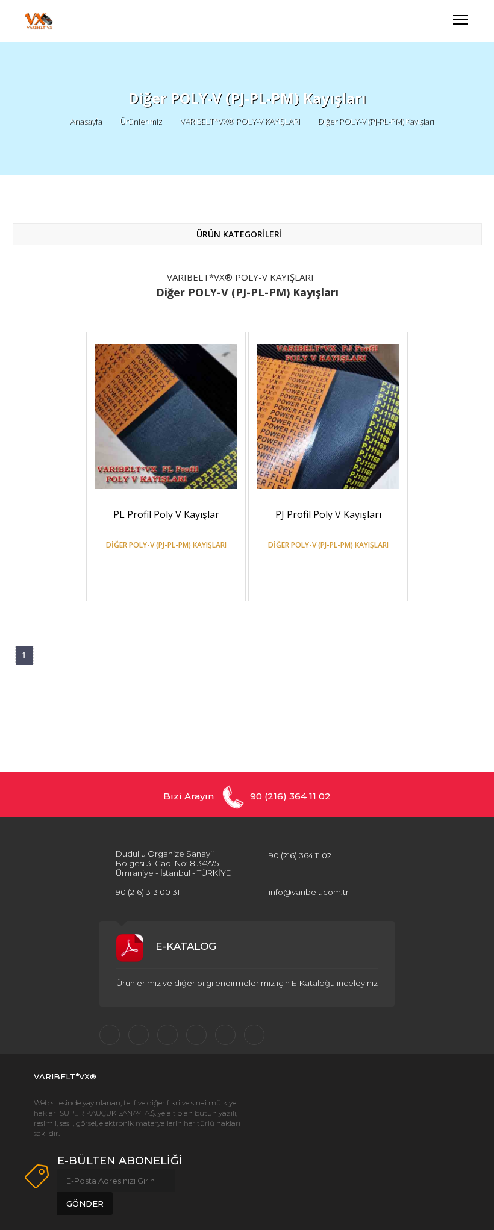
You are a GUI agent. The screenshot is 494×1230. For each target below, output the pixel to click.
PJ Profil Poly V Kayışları (328, 514)
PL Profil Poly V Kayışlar (166, 514)
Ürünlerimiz (141, 121)
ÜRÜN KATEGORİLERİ (240, 234)
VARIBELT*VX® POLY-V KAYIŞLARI (240, 121)
